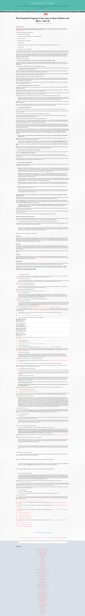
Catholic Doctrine (10, 11)
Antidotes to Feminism (41, 532)
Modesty (42, 580)
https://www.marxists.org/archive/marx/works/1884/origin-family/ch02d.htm (41, 485)
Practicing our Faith (22, 11)
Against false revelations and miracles (42, 548)
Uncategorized (49, 532)
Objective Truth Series (42, 584)
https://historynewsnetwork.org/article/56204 (23, 350)
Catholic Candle (42, 3)
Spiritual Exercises (42, 601)
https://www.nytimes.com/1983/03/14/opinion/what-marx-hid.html (29, 391)
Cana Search (77, 11)
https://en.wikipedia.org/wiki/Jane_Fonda (25, 517)
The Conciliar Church (42, 603)
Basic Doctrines (42, 556)
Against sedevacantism (42, 552)
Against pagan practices (42, 550)
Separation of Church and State (42, 595)
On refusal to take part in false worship (42, 585)
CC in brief (42, 563)
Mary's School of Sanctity (42, 579)
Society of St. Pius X (42, 596)
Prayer (42, 590)
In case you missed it (42, 576)
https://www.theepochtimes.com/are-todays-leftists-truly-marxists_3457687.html (31, 343)
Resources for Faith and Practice (42, 593)
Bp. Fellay (42, 558)
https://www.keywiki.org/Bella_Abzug (24, 512)
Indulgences (42, 577)
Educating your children (42, 566)
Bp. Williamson (42, 560)
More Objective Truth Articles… (42, 582)
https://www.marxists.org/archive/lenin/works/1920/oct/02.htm (25, 388)
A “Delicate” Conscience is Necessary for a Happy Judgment (58, 537)
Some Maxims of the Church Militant (42, 598)
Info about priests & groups (53, 11)
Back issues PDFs (67, 11)
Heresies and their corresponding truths (42, 572)
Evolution (42, 568)
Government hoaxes (42, 571)
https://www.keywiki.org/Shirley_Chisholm (25, 507)
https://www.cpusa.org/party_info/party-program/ (23, 313)
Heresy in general (42, 574)
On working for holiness (42, 587)
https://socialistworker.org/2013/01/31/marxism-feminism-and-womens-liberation (31, 315)
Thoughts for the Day (42, 609)
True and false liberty (42, 611)
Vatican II (42, 614)
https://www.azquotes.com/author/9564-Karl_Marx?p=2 (40, 308)
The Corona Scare (42, 606)
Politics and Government (36, 11)
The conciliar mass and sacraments (42, 604)
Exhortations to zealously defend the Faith (42, 569)
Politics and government (42, 588)
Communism (42, 564)
